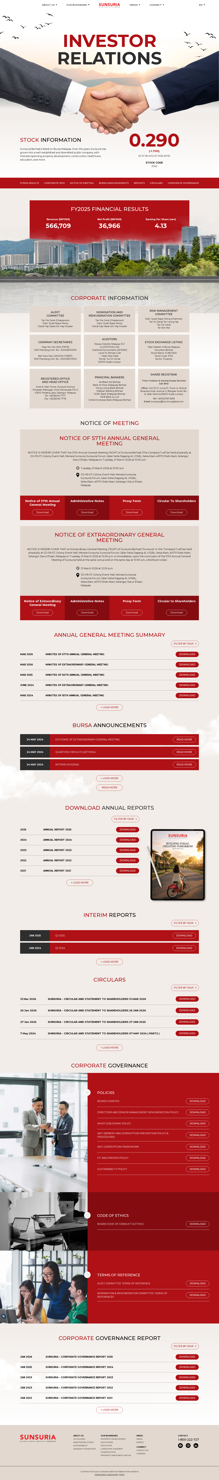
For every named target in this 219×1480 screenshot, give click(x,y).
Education (106, 1445)
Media (139, 1439)
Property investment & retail (116, 1455)
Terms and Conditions (106, 1474)
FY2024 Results (29, 183)
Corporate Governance (183, 183)
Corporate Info (54, 183)
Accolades (79, 1439)
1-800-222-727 (188, 1439)
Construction (108, 1452)
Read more (184, 739)
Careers (140, 1453)
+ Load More (109, 707)
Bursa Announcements (114, 183)
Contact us (142, 1450)
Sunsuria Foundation (84, 1449)
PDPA (122, 1474)
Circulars (156, 183)
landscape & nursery (112, 1449)
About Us (78, 1436)
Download (42, 512)
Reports (139, 183)
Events (139, 1442)
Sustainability (80, 1445)
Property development (113, 1439)
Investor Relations (83, 1442)
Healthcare (107, 1442)
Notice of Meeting (82, 183)
